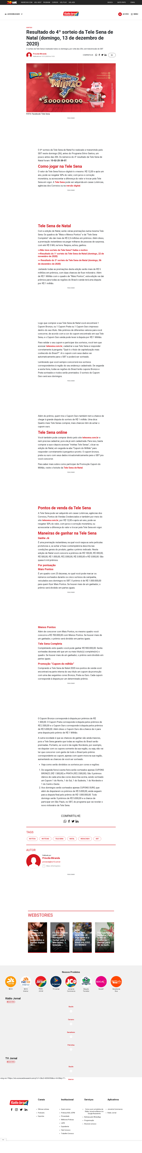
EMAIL (133, 2)
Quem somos (66, 1109)
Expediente (65, 1126)
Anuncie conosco (90, 1124)
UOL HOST (37, 2)
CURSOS (55, 2)
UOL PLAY (63, 2)
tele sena (59, 839)
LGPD (63, 1123)
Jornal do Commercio (115, 1109)
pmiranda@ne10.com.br (51, 862)
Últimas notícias (43, 1109)
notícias (45, 839)
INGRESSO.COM (26, 2)
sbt (97, 839)
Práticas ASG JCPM (68, 1113)
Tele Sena (60, 182)
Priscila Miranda (39, 54)
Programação (89, 1120)
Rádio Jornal (111, 1113)
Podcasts (41, 1113)
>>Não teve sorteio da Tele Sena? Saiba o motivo (63, 250)
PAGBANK (46, 2)
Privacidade (65, 1116)
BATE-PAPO (121, 2)
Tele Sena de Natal (73, 467)
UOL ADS (72, 2)
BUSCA (110, 2)
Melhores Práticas (67, 1120)
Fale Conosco (65, 1130)
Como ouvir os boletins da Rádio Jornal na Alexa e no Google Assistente (94, 1111)
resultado (85, 839)
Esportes (41, 1116)
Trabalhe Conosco (67, 1133)
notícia (32, 839)
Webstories (40, 915)
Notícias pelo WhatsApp (92, 1117)
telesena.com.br (54, 346)
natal (72, 839)
